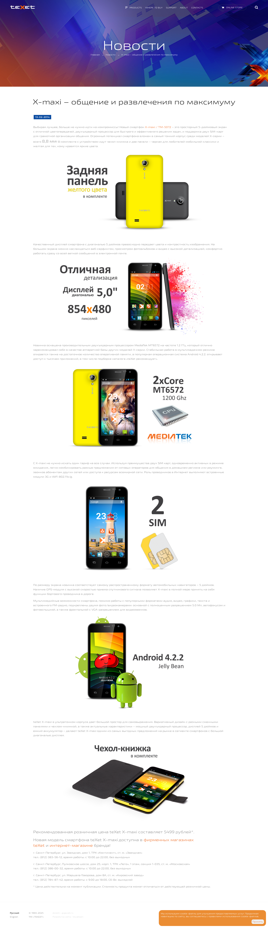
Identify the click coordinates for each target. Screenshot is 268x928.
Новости (110, 54)
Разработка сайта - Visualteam (68, 917)
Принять (257, 921)
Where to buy (154, 7)
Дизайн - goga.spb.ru (63, 913)
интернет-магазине (71, 845)
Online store (234, 7)
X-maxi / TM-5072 (158, 126)
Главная (95, 54)
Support (171, 7)
